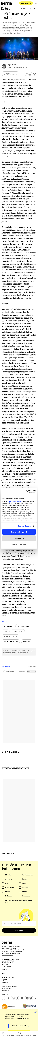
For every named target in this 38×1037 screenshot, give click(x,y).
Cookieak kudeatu (24, 526)
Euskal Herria (17, 631)
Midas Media (5, 990)
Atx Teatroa (8, 626)
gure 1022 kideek (15, 501)
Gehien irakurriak (11, 752)
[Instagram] (22, 998)
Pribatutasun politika (8, 977)
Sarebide (4, 969)
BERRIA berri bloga (7, 962)
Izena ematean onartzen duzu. (18, 901)
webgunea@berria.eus (15, 951)
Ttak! (5, 631)
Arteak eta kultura (10, 636)
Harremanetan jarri (7, 955)
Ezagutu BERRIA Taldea (8, 961)
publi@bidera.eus (14, 953)
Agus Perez (12, 65)
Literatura (24, 8)
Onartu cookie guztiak (19, 532)
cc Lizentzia (5, 981)
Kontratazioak (5, 968)
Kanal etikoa (5, 982)
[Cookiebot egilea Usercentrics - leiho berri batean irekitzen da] (27, 491)
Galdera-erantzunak (7, 966)
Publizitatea (5, 964)
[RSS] (31, 998)
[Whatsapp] (3, 998)
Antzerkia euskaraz (11, 641)
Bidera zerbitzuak (7, 988)
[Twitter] (13, 998)
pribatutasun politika (20, 900)
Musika (33, 8)
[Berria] (7, 943)
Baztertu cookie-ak (19, 544)
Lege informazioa (7, 975)
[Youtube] (26, 998)
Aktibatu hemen (19, 653)
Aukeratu (17, 538)
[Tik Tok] (36, 998)
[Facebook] (17, 998)
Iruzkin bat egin (10, 671)
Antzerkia (26, 641)
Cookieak (4, 979)
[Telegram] (8, 998)
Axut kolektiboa (23, 626)
